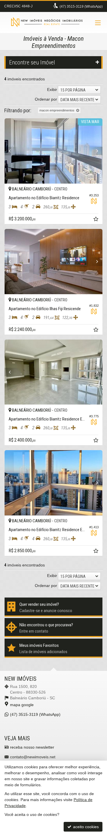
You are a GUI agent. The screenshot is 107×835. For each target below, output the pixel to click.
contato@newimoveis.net (32, 757)
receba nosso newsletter (32, 747)
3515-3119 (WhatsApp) (81, 7)
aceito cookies (85, 826)
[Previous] (12, 151)
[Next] (95, 151)
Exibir (52, 89)
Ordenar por (46, 99)
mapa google (22, 704)
